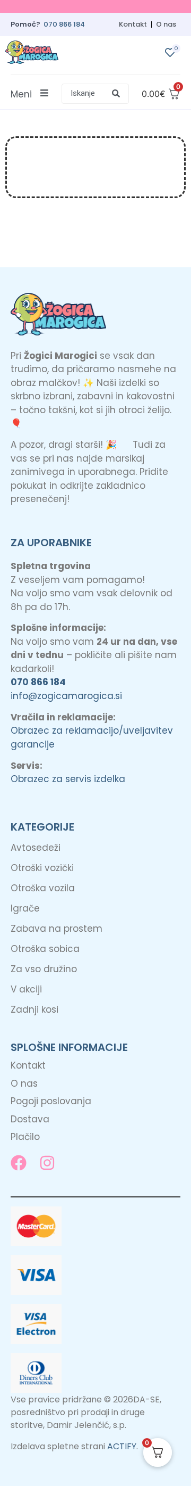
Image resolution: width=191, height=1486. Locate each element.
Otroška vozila (43, 888)
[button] (95, 94)
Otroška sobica (45, 948)
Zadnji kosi (34, 1009)
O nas (166, 24)
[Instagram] (47, 1163)
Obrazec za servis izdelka (68, 779)
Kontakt (133, 24)
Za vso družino (44, 969)
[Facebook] (19, 1163)
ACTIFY (121, 1446)
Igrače (25, 908)
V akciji (26, 989)
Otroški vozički (42, 867)
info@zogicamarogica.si (66, 695)
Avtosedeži (35, 847)
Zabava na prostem (56, 928)
